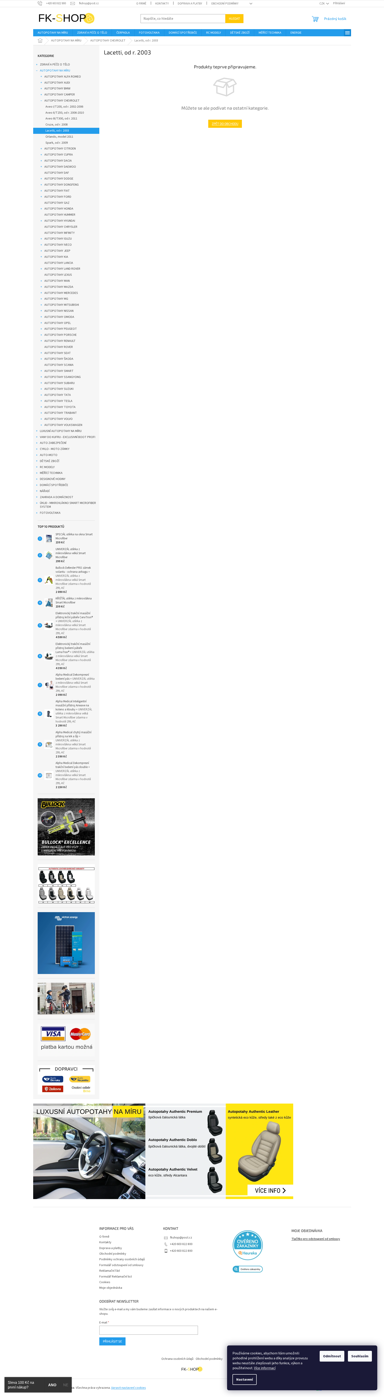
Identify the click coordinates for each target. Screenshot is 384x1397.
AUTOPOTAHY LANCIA (58, 263)
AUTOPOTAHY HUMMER (59, 215)
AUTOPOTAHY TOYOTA (60, 407)
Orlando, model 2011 (59, 136)
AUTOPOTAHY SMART (59, 371)
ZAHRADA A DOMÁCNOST (56, 497)
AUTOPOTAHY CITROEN (60, 148)
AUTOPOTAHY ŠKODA (58, 359)
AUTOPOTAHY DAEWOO (60, 167)
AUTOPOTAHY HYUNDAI (59, 221)
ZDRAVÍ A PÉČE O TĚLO (55, 64)
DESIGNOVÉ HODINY (52, 479)
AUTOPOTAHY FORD (57, 197)
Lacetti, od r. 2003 (57, 130)
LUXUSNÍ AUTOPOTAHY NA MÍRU (61, 431)
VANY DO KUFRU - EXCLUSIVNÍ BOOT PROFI (67, 437)
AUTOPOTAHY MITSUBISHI (61, 305)
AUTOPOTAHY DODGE (58, 178)
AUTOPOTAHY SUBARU (59, 383)
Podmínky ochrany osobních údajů (122, 1259)
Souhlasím (360, 1356)
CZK (322, 4)
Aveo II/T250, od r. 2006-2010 (65, 113)
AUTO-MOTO (48, 455)
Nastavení (244, 1379)
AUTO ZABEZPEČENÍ (53, 443)
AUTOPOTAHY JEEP (57, 251)
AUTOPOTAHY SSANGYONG (62, 377)
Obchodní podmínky (225, 4)
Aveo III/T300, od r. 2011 (61, 118)
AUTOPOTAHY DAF (56, 173)
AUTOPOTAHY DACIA (58, 160)
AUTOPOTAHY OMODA (59, 317)
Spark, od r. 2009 (57, 143)
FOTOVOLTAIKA (50, 513)
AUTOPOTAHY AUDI (57, 82)
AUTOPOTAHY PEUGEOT (60, 329)
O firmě (141, 4)
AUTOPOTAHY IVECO (58, 245)
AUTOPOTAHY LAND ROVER (62, 269)
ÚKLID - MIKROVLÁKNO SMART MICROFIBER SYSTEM (68, 505)
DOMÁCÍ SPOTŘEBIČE (54, 485)
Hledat (234, 18)
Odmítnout (332, 1356)
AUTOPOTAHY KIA (56, 257)
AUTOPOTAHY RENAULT (60, 341)
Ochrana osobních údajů (177, 1359)
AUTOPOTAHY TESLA (58, 401)
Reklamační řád (109, 1271)
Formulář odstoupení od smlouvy (121, 1265)
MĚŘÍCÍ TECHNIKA (51, 473)
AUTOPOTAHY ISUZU (58, 238)
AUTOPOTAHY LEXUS (58, 275)
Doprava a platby (190, 4)
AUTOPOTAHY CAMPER (59, 94)
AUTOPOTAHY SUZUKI (59, 389)
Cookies (104, 1282)
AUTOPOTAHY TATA (57, 395)
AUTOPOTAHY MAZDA (58, 287)
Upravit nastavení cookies (128, 1388)
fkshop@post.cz (181, 1237)
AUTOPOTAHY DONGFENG (61, 184)
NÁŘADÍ (45, 491)
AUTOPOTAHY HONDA (58, 208)
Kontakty (162, 4)
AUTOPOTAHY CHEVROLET (62, 100)
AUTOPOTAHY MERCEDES (61, 293)
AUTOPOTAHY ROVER (58, 347)
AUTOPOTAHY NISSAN (59, 311)
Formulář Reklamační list (115, 1276)
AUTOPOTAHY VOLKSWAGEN (63, 425)
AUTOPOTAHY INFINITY (59, 233)
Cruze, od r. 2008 (57, 124)
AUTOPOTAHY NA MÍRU (55, 70)
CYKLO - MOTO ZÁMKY (54, 449)
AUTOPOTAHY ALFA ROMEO (62, 76)
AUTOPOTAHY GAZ (56, 203)
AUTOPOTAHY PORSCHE (60, 335)
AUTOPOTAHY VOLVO (58, 419)
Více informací (265, 1368)
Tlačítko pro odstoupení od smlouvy (315, 1239)
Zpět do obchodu (225, 124)
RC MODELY (47, 467)
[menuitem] (52, 32)
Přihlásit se (112, 1341)
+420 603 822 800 (181, 1244)
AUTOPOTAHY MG (56, 299)
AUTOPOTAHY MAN (57, 281)
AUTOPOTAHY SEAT (57, 353)
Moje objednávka (110, 1288)
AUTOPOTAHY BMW (57, 88)
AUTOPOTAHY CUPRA (58, 154)
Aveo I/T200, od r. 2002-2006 (64, 106)
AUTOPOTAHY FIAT (57, 191)
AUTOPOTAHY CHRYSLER (60, 227)
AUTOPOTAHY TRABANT (60, 413)
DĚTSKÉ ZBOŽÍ (49, 461)
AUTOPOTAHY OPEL (57, 323)
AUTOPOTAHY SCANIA (59, 365)
